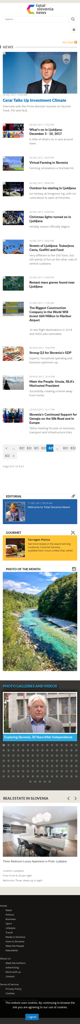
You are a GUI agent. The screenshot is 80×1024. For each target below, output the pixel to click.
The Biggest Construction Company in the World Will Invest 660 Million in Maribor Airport (50, 313)
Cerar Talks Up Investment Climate (34, 100)
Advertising (12, 967)
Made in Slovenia (15, 937)
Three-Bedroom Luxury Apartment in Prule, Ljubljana (35, 861)
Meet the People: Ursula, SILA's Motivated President (51, 383)
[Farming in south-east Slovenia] (13, 163)
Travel (9, 932)
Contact (10, 976)
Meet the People (15, 946)
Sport (9, 923)
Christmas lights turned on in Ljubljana (50, 219)
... (13, 448)
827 (36, 448)
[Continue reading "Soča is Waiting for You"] (40, 621)
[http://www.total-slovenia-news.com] (40, 9)
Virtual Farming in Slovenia (48, 162)
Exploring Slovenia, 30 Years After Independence (38, 737)
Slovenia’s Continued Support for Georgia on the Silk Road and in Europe (53, 418)
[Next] (13, 456)
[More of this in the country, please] (13, 354)
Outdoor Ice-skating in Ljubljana (52, 188)
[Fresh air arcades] (13, 189)
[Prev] (6, 448)
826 (29, 448)
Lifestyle (10, 928)
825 (22, 448)
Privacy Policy (14, 989)
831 (65, 448)
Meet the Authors (15, 963)
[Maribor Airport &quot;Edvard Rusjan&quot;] (13, 309)
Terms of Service (9, 984)
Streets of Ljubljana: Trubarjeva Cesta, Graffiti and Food (51, 247)
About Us (5, 958)
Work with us (13, 972)
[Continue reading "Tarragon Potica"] (15, 548)
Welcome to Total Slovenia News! (49, 507)
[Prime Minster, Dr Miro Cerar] (40, 73)
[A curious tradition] (13, 247)
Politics (10, 914)
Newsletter (12, 950)
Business (11, 919)
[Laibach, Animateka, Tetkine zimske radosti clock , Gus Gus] (13, 131)
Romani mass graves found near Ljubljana (52, 284)
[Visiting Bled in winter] (13, 382)
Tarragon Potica (39, 540)
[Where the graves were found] (13, 283)
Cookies (10, 993)
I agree (32, 1017)
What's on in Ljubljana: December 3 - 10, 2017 (46, 131)
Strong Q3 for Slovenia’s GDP (50, 352)
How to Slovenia (15, 941)
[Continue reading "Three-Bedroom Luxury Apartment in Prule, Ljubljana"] (40, 831)
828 (43, 448)
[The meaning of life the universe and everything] (13, 218)
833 (7, 455)
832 (72, 448)
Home (3, 905)
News (9, 910)
